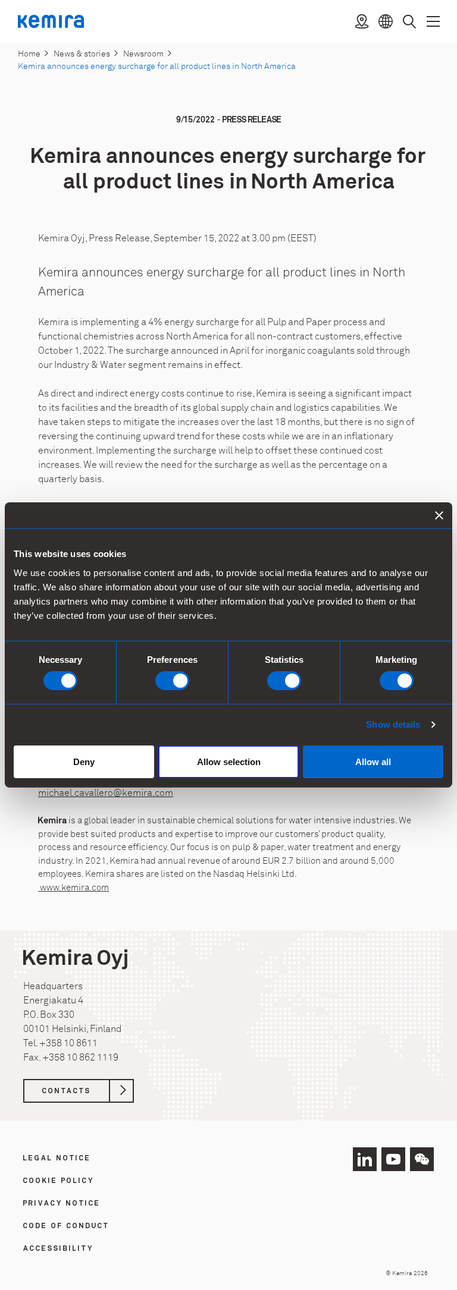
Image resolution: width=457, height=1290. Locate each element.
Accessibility (58, 1249)
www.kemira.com (73, 887)
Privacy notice (62, 1203)
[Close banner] (439, 515)
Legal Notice (57, 1158)
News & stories (82, 54)
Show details (393, 724)
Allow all (373, 762)
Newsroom (143, 54)
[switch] (172, 680)
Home (29, 54)
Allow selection (229, 762)
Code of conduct (66, 1226)
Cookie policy (58, 1181)
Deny (84, 762)
